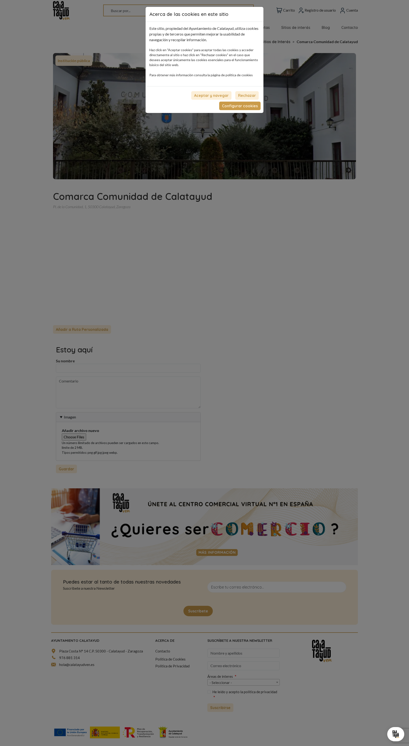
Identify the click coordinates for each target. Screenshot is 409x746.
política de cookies (239, 75)
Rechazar (247, 95)
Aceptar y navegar (211, 95)
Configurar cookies (240, 105)
